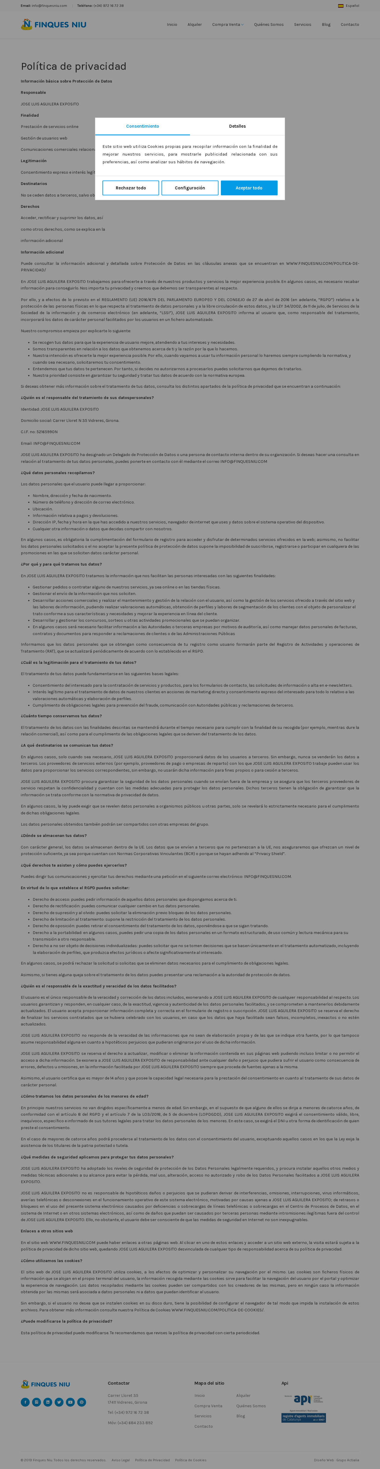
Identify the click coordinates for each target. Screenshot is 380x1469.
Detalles (237, 126)
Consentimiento (142, 126)
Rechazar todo (131, 188)
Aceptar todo (249, 188)
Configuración (190, 188)
